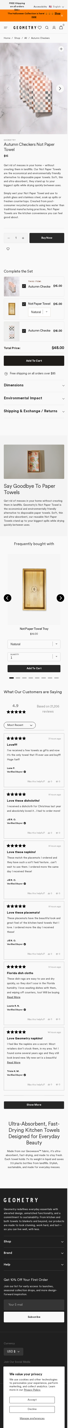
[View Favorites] (36, 27)
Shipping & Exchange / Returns (30, 411)
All (25, 38)
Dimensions (13, 385)
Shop (17, 38)
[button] (56, 7)
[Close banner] (62, 16)
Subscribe (32, 1328)
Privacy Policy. (32, 1390)
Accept (32, 1399)
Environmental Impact (23, 398)
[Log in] (51, 28)
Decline (32, 1409)
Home (7, 38)
